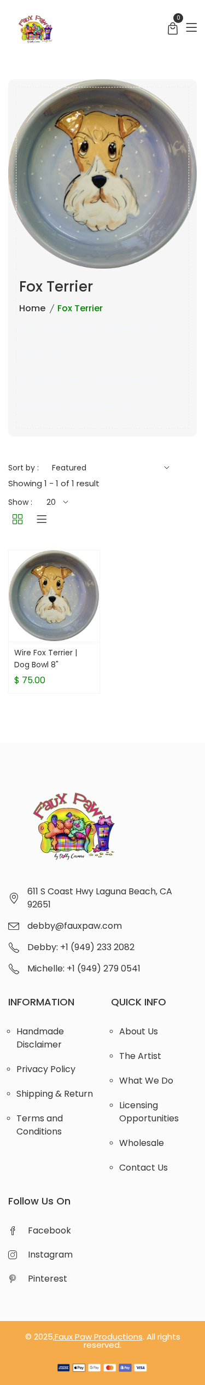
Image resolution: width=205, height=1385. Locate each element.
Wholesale (141, 1143)
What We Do (146, 1080)
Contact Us (143, 1167)
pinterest (47, 1278)
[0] (172, 30)
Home (32, 308)
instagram (50, 1254)
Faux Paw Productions (99, 1336)
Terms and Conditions (39, 1125)
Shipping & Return (54, 1093)
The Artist (140, 1056)
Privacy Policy (45, 1069)
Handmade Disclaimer (40, 1038)
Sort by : (23, 467)
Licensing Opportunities (149, 1112)
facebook (49, 1230)
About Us (138, 1031)
